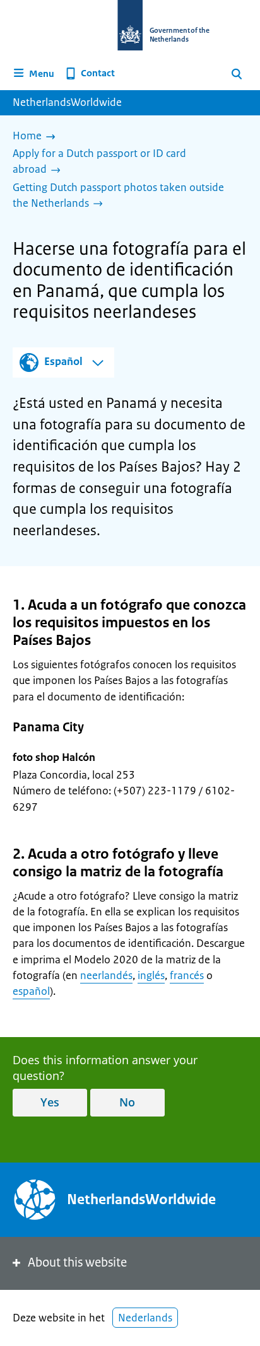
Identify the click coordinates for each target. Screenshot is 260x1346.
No (127, 1102)
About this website (77, 1262)
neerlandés (106, 975)
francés (187, 975)
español (31, 991)
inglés (151, 975)
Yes (49, 1102)
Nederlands (145, 1318)
